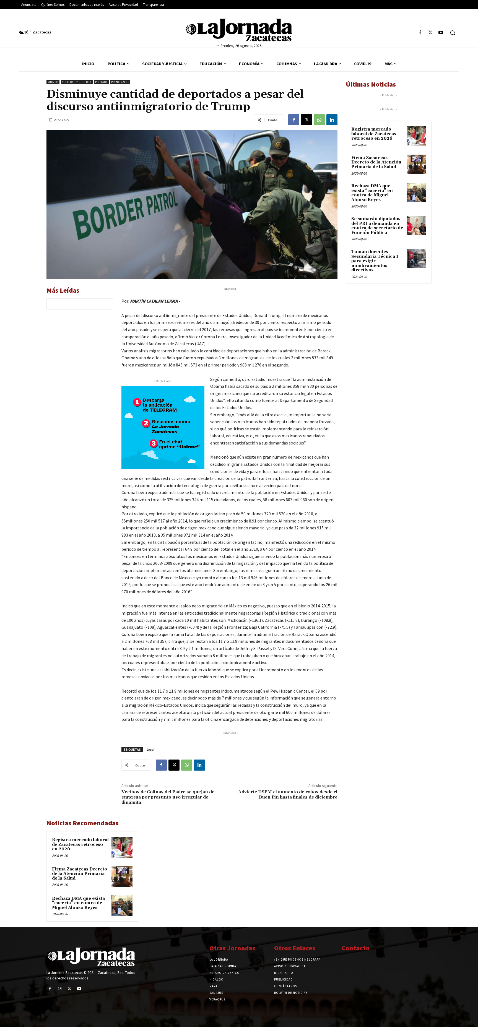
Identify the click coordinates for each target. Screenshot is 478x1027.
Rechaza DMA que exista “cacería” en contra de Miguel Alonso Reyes (78, 903)
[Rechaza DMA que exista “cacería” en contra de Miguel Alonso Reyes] (122, 905)
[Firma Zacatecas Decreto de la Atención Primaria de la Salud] (122, 876)
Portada (101, 82)
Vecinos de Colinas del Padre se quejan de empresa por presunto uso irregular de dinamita (167, 797)
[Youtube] (441, 33)
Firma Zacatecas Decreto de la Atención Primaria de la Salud (79, 874)
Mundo (53, 82)
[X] (430, 33)
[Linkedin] (331, 119)
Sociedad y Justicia (77, 82)
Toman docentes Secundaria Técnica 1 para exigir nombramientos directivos (374, 261)
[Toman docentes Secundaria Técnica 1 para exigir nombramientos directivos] (416, 258)
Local (150, 749)
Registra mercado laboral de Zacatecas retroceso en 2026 (80, 844)
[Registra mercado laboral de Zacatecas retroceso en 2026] (122, 847)
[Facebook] (420, 33)
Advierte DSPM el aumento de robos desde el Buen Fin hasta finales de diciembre (287, 794)
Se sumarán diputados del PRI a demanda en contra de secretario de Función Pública (377, 225)
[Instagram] (59, 988)
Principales (120, 82)
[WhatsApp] (319, 119)
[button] (452, 32)
